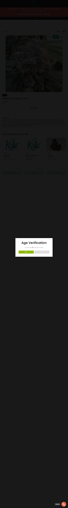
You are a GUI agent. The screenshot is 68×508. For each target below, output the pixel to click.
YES (26, 252)
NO (42, 252)
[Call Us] (63, 504)
